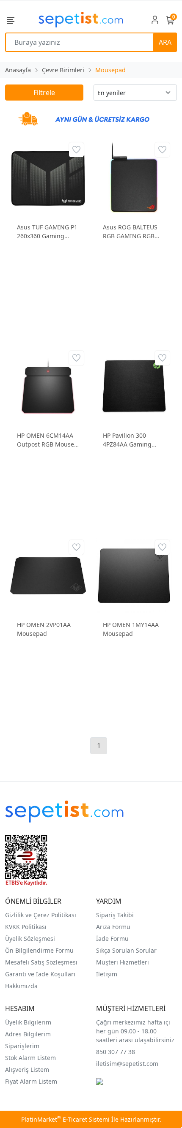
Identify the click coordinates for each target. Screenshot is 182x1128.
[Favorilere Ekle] (76, 149)
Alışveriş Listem (27, 1069)
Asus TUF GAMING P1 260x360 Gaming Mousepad (47, 231)
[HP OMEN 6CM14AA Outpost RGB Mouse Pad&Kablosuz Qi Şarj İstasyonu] (48, 385)
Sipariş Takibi (115, 915)
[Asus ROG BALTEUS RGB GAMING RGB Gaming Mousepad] (134, 177)
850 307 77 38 (115, 1052)
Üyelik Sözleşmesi (30, 939)
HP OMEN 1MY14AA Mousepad (131, 629)
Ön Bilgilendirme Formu (39, 950)
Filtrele (44, 92)
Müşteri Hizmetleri (122, 962)
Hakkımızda (21, 986)
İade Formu (112, 939)
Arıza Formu (113, 927)
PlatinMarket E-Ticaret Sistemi (65, 1119)
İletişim (106, 974)
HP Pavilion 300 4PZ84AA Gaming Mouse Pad (127, 440)
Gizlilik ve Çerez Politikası (40, 915)
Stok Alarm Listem (30, 1058)
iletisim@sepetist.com (127, 1064)
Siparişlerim (22, 1046)
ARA (165, 42)
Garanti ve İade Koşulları (40, 974)
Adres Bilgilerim (28, 1034)
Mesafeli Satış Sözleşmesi (41, 962)
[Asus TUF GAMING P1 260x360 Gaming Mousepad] (48, 177)
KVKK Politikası (26, 927)
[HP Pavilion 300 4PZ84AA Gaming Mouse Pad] (134, 385)
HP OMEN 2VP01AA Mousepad (44, 629)
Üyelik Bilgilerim (28, 1022)
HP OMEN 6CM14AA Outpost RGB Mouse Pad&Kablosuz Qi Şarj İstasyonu (47, 440)
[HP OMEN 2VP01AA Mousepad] (48, 575)
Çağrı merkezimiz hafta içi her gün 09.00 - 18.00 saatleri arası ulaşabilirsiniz (135, 1031)
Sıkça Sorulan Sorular (126, 950)
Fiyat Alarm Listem (31, 1081)
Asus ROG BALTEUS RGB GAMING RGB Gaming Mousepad (130, 231)
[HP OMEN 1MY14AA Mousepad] (134, 575)
